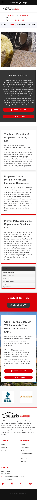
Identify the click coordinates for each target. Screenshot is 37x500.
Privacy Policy (25, 450)
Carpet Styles (7, 278)
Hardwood (21, 25)
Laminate (31, 25)
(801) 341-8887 (18, 20)
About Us (23, 444)
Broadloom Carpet (8, 281)
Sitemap (23, 461)
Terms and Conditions (27, 453)
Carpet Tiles (6, 284)
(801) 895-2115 (8, 479)
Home (3, 25)
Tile (2, 453)
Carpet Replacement (9, 275)
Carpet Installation (8, 272)
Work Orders (23, 15)
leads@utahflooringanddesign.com (14, 476)
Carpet (11, 25)
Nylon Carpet (7, 287)
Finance (11, 15)
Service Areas (25, 447)
